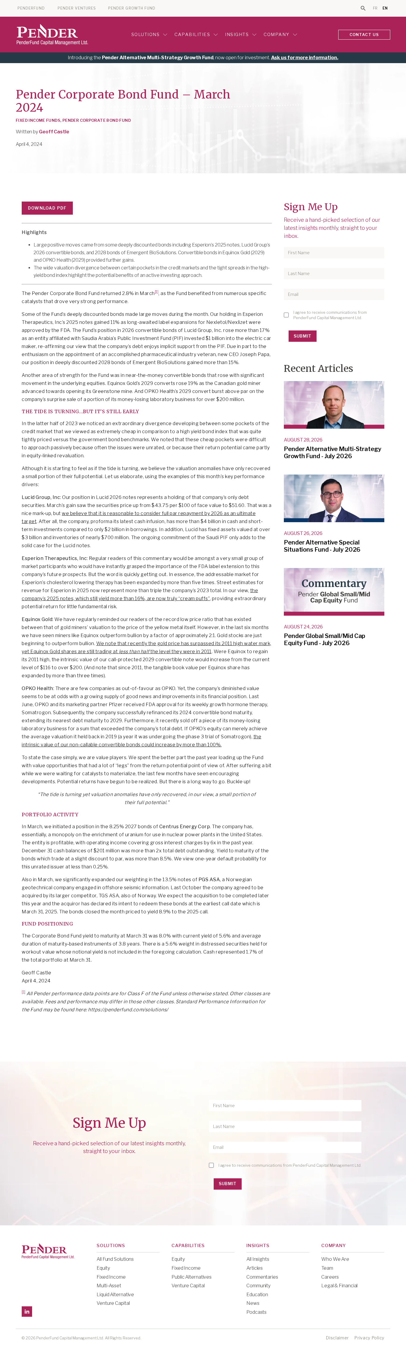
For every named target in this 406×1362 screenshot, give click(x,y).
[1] (157, 292)
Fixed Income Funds (38, 120)
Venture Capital (113, 1303)
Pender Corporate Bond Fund (96, 120)
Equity (103, 1268)
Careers (330, 1277)
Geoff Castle (54, 132)
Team (327, 1268)
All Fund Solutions (115, 1259)
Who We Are (335, 1259)
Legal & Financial (339, 1285)
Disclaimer (337, 1337)
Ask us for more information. (304, 57)
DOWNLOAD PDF (47, 207)
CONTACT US (364, 34)
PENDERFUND (31, 8)
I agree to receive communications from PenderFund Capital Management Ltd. (330, 315)
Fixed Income (111, 1277)
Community (258, 1285)
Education (257, 1294)
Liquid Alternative (115, 1294)
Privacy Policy (369, 1337)
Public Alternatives (191, 1277)
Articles (254, 1268)
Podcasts (256, 1312)
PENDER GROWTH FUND (131, 8)
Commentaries (262, 1277)
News (252, 1303)
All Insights (257, 1259)
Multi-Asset (109, 1285)
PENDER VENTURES (77, 8)
